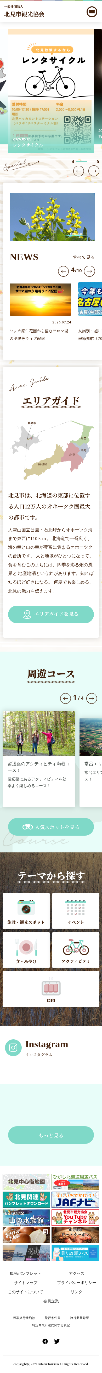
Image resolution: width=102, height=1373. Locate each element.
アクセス (76, 1273)
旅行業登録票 (79, 1318)
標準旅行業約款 (24, 1318)
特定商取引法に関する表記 (51, 1325)
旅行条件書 (52, 1318)
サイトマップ (25, 1282)
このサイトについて (25, 1291)
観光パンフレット (25, 1273)
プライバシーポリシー (76, 1282)
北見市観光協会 (24, 11)
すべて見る (84, 257)
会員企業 (51, 1300)
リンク (76, 1291)
